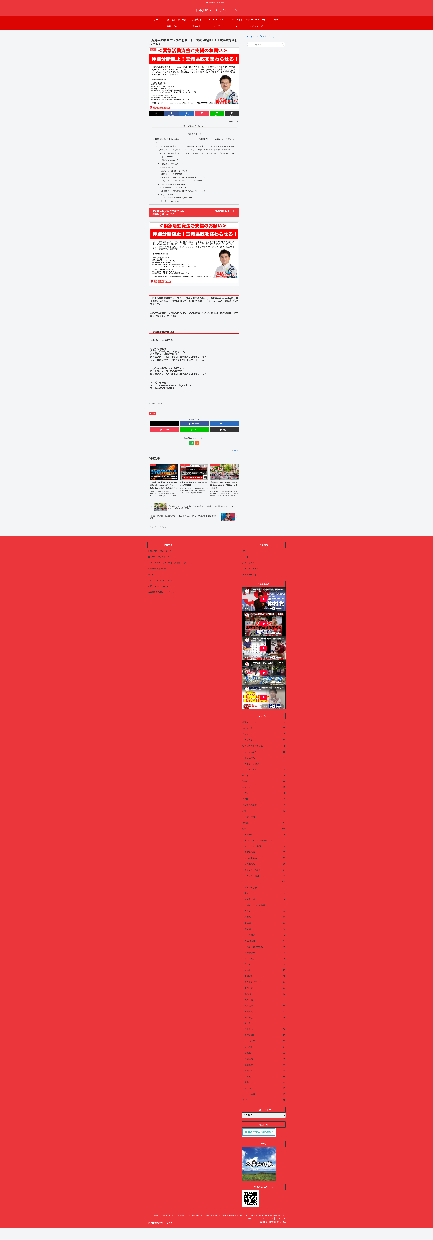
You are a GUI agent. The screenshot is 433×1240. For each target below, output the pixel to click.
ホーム (156, 1215)
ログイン (246, 556)
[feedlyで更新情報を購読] (191, 443)
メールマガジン (267, 1218)
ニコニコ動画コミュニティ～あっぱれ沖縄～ (168, 562)
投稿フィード (248, 562)
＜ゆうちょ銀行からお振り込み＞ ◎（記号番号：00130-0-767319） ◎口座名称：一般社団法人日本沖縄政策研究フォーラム (183, 187)
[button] (232, 113)
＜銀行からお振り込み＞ (170, 163)
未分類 (154, 413)
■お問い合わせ (268, 36)
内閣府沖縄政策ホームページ (161, 591)
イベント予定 (216, 1215)
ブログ (257, 1218)
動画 (241, 1215)
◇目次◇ (191, 133)
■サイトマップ (254, 36)
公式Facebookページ (230, 1215)
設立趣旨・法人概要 (168, 1215)
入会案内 (180, 1215)
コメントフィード (250, 568)
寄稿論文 (249, 1218)
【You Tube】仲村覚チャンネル (197, 1215)
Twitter (151, 574)
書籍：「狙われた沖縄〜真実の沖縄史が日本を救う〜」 (265, 1215)
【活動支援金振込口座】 (170, 160)
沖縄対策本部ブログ (157, 568)
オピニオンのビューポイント (161, 580)
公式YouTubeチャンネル (159, 556)
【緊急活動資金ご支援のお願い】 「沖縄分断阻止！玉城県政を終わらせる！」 (194, 139)
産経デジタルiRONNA (158, 586)
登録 (244, 550)
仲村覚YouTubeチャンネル (160, 550)
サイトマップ (280, 1218)
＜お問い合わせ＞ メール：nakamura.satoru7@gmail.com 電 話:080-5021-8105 (176, 197)
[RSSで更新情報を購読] (197, 443)
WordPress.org (249, 574)
